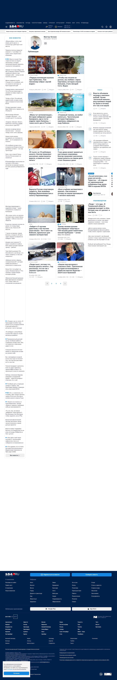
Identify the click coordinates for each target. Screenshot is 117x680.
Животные (33, 599)
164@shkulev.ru (24, 661)
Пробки (68, 22)
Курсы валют (60, 22)
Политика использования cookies (68, 655)
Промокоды (84, 22)
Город (32, 590)
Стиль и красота (96, 585)
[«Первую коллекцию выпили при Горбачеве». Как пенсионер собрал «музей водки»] (42, 65)
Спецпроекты (95, 596)
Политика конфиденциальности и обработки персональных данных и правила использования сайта (84, 660)
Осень (74, 585)
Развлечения (76, 596)
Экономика (94, 593)
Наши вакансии (10, 590)
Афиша (45, 22)
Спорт (93, 582)
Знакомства (20, 22)
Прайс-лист (8, 585)
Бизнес (32, 585)
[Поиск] (102, 26)
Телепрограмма (37, 22)
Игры (78, 22)
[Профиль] (111, 26)
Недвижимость (10, 22)
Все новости (15, 38)
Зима (54, 582)
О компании (9, 588)
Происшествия (76, 590)
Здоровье (33, 601)
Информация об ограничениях (67, 652)
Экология (94, 590)
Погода (28, 22)
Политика (75, 588)
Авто (31, 582)
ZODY (73, 22)
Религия (74, 599)
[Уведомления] (106, 26)
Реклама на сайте (10, 582)
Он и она (74, 582)
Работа (74, 593)
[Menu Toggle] (6, 26)
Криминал (55, 585)
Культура (55, 588)
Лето (53, 590)
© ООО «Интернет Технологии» (33, 674)
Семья (74, 601)
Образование (56, 601)
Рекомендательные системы (66, 657)
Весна (32, 588)
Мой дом (55, 593)
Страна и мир (95, 588)
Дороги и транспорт (36, 593)
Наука (54, 596)
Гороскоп (52, 22)
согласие (10, 669)
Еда (31, 596)
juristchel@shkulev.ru (45, 662)
